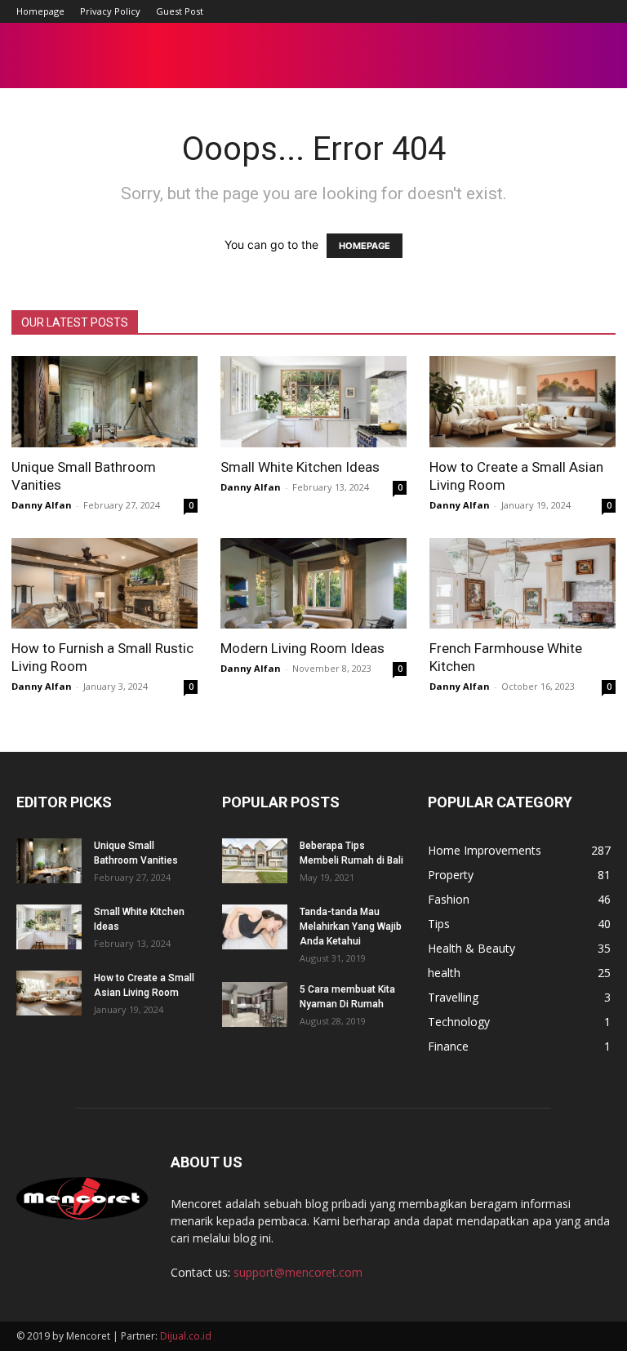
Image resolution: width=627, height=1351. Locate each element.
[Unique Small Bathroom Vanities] (104, 401)
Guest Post (179, 11)
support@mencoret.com (297, 1272)
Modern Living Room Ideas (302, 648)
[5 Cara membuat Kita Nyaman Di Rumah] (254, 1004)
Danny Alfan (41, 505)
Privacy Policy (110, 11)
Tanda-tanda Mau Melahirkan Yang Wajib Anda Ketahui (351, 926)
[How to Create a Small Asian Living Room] (522, 401)
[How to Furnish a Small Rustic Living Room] (104, 583)
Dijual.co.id (185, 1336)
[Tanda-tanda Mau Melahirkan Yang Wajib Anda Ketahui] (254, 926)
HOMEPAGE (364, 245)
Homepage (40, 11)
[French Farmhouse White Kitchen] (522, 583)
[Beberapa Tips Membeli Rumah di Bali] (254, 860)
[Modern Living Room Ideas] (313, 583)
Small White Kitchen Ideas (300, 467)
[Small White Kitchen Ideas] (313, 401)
